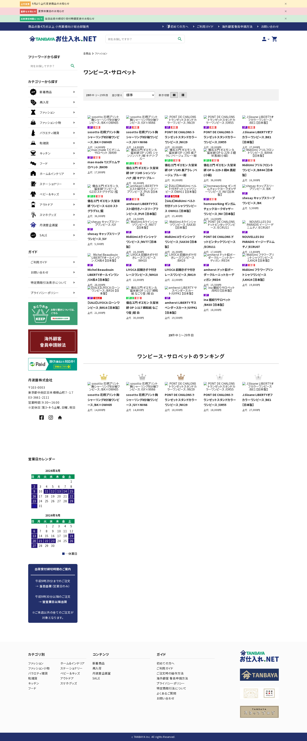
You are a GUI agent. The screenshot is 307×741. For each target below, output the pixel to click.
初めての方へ (179, 26)
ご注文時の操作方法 (170, 673)
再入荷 (97, 668)
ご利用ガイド (205, 26)
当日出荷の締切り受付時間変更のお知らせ (69, 18)
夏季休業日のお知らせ (51, 11)
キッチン (33, 683)
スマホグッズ (68, 683)
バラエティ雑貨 (38, 673)
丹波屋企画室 (102, 673)
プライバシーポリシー (45, 293)
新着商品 (99, 663)
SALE (96, 678)
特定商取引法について (171, 688)
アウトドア (67, 678)
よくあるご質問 (166, 693)
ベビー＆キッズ (70, 673)
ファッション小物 (39, 668)
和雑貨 (32, 678)
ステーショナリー (71, 668)
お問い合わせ (270, 26)
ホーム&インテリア (72, 663)
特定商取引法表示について (49, 282)
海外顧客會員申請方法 (237, 26)
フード (32, 688)
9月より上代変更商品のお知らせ (51, 3)
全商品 (87, 53)
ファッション (101, 53)
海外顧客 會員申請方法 (172, 678)
